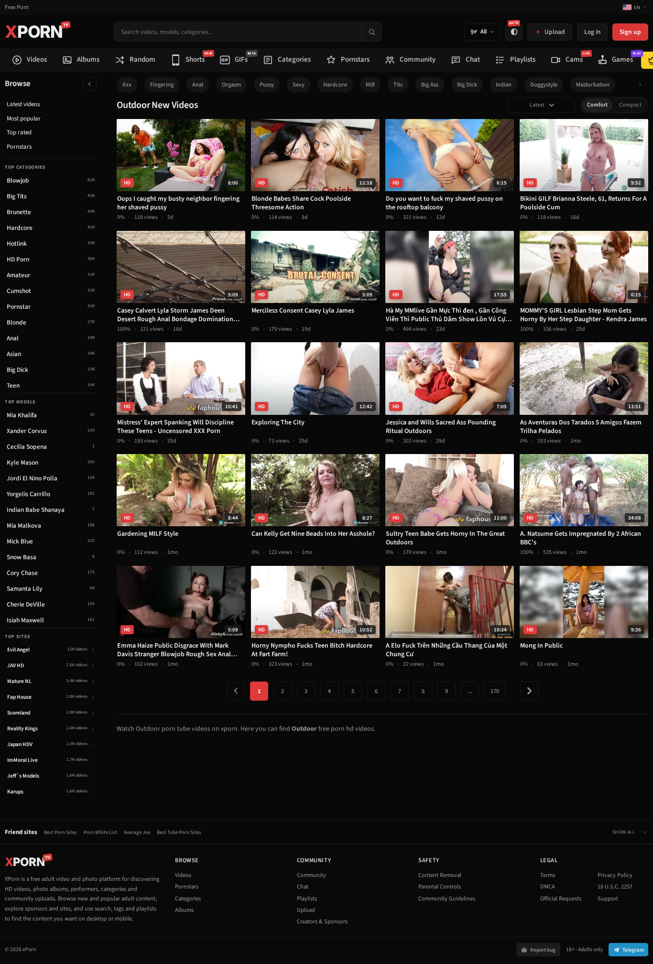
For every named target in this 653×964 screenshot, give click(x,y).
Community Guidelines (446, 898)
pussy (267, 84)
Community (311, 875)
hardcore (335, 84)
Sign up (630, 31)
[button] (643, 85)
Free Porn (17, 7)
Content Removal (439, 875)
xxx (126, 84)
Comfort (597, 105)
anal (197, 84)
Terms (547, 875)
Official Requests (560, 898)
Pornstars (19, 146)
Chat (302, 886)
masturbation (592, 84)
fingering (162, 84)
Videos (183, 875)
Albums (184, 910)
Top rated (19, 132)
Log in (592, 31)
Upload (306, 910)
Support (608, 898)
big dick (467, 84)
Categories (188, 898)
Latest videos (23, 104)
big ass (429, 84)
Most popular (24, 118)
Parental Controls (439, 886)
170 (494, 691)
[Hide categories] (90, 84)
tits (398, 84)
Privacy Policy (615, 875)
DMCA (547, 886)
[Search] (371, 31)
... (470, 691)
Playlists (307, 898)
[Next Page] (529, 691)
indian (504, 84)
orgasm (231, 84)
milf (370, 84)
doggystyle (543, 84)
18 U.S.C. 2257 (615, 886)
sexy (299, 84)
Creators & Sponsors (322, 921)
